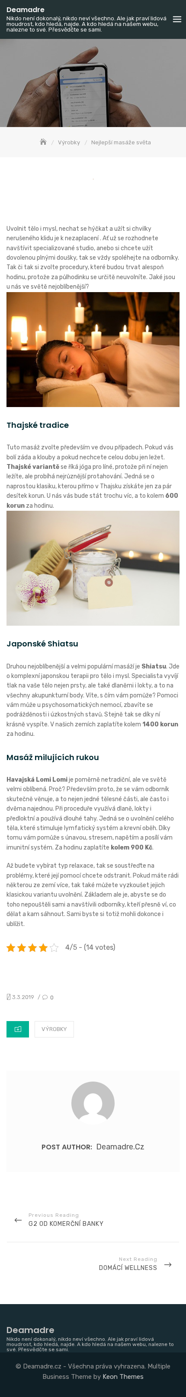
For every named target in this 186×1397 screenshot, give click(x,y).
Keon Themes (123, 1377)
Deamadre (25, 10)
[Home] (44, 142)
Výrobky (54, 1029)
